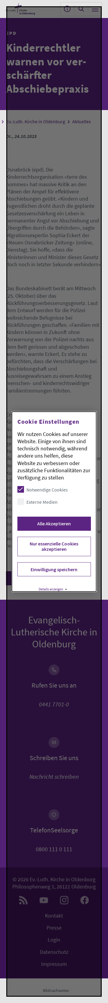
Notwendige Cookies (47, 490)
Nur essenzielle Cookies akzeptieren (54, 546)
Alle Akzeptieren (54, 524)
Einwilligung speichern (54, 569)
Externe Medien (42, 502)
